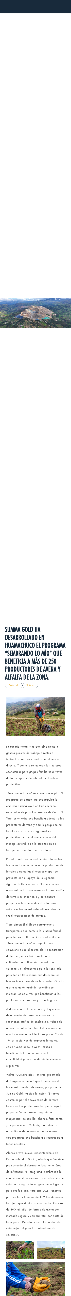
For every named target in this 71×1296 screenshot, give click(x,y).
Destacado (13, 685)
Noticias (30, 685)
